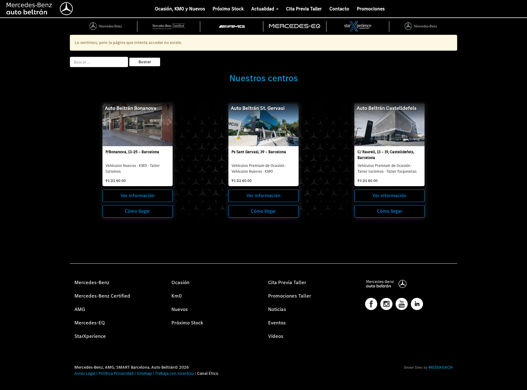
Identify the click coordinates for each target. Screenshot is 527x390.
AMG (79, 309)
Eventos (277, 322)
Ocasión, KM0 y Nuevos (180, 8)
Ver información (137, 195)
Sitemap (144, 373)
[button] (7, 382)
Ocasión (180, 282)
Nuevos (179, 309)
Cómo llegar (137, 211)
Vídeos (275, 336)
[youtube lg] (402, 304)
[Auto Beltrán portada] (40, 8)
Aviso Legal (84, 373)
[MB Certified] (169, 26)
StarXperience (90, 336)
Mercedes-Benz (91, 282)
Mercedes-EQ (89, 322)
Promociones (371, 8)
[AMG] (232, 26)
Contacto (339, 8)
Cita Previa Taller (304, 8)
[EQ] (295, 26)
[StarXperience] (358, 26)
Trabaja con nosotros (174, 373)
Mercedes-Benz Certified (102, 295)
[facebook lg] (371, 304)
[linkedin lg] (417, 304)
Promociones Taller (289, 295)
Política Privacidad (116, 373)
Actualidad (263, 8)
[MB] (106, 26)
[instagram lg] (386, 304)
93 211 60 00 (116, 180)
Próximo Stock (228, 8)
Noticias (277, 309)
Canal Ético (207, 373)
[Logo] (1, 8)
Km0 (176, 295)
